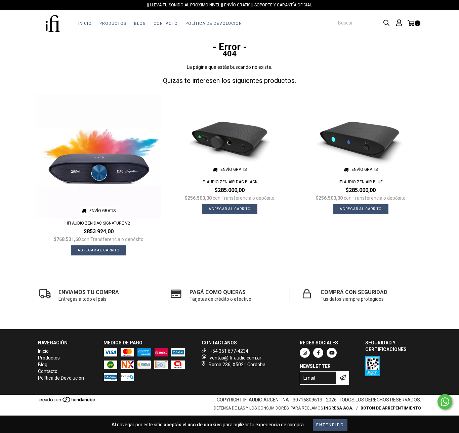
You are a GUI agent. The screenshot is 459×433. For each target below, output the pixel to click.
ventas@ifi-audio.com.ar (235, 357)
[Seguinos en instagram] (305, 353)
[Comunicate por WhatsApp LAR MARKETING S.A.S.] (444, 402)
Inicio (85, 23)
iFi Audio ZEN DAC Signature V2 (98, 223)
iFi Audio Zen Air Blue (361, 182)
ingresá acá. (338, 408)
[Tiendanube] (67, 401)
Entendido (330, 425)
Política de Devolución (213, 23)
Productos (112, 23)
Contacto (166, 23)
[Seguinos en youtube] (332, 353)
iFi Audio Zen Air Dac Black (229, 182)
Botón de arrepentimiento (391, 408)
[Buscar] (386, 23)
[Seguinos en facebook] (318, 353)
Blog (140, 23)
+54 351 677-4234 (229, 351)
